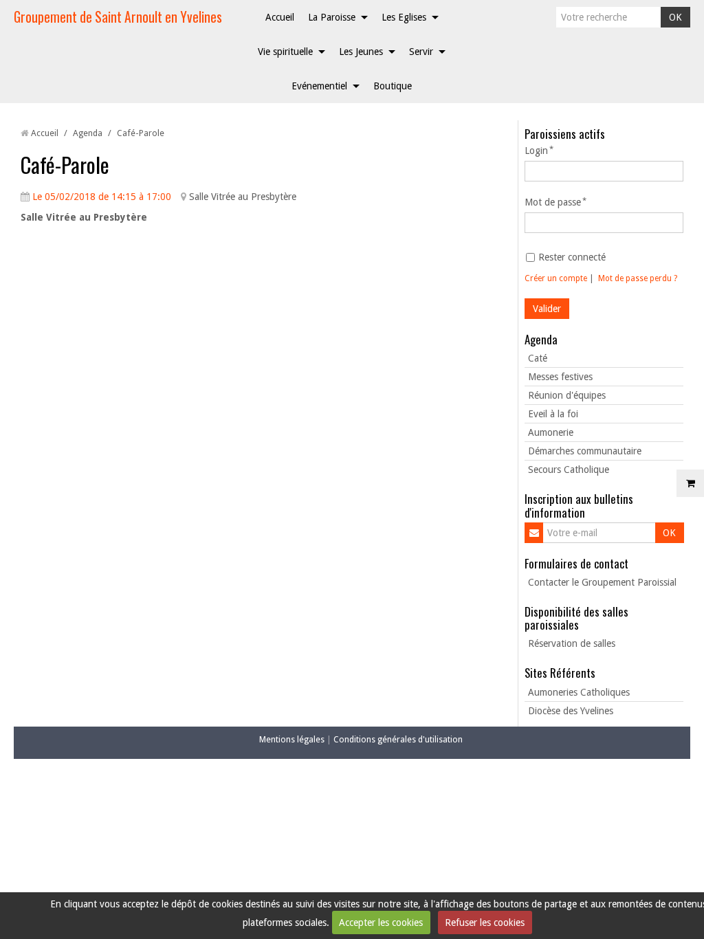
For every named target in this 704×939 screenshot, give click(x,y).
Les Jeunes (361, 51)
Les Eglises (404, 17)
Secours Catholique (568, 469)
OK (675, 17)
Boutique (392, 85)
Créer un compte (556, 278)
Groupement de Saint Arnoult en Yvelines (118, 17)
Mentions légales (291, 739)
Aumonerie (550, 432)
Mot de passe (553, 202)
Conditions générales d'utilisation (398, 739)
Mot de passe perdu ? (637, 278)
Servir (421, 51)
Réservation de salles (571, 643)
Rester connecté (572, 257)
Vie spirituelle (285, 51)
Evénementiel (319, 85)
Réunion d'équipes (567, 395)
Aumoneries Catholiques (579, 692)
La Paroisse (331, 17)
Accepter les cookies (381, 922)
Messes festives (560, 376)
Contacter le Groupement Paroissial (602, 582)
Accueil (279, 17)
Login (536, 150)
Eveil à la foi (553, 413)
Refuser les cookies (485, 922)
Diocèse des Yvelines (570, 710)
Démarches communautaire (584, 450)
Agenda (87, 133)
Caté (537, 358)
